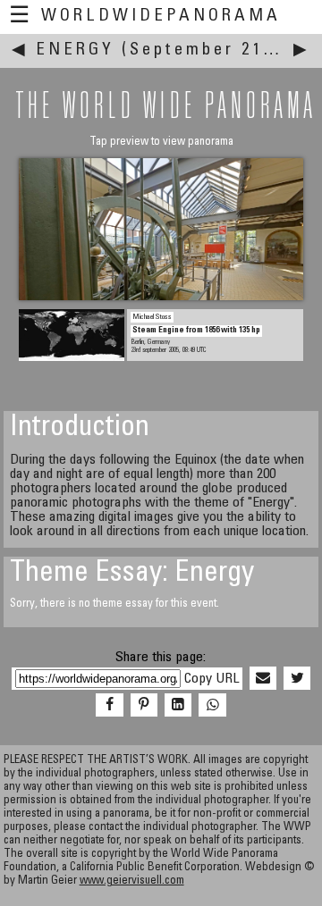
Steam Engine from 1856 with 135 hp (196, 330)
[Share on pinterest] (144, 706)
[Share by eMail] (263, 679)
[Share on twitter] (297, 679)
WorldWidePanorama (161, 16)
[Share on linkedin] (178, 706)
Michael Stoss (152, 317)
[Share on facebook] (109, 706)
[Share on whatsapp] (212, 706)
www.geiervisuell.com (132, 881)
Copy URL (211, 679)
